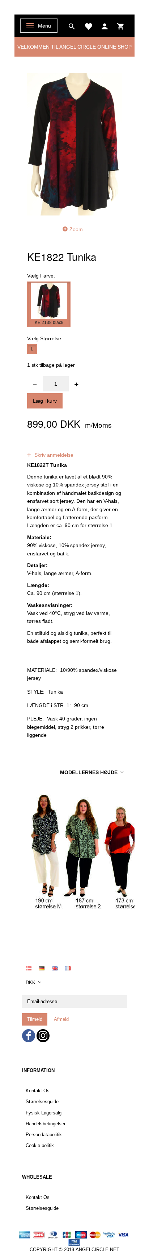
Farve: (41, 276)
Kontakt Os (38, 1090)
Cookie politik (40, 1145)
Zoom (76, 229)
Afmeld (61, 1019)
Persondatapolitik (44, 1134)
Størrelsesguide (42, 1101)
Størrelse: (45, 338)
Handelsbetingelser (45, 1123)
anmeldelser (83, 447)
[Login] (104, 26)
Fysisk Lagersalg (43, 1113)
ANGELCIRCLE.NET (97, 1249)
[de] (41, 967)
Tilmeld (34, 1019)
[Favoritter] (88, 26)
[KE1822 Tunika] (74, 144)
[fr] (67, 967)
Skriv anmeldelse (53, 455)
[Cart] (120, 26)
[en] (54, 967)
